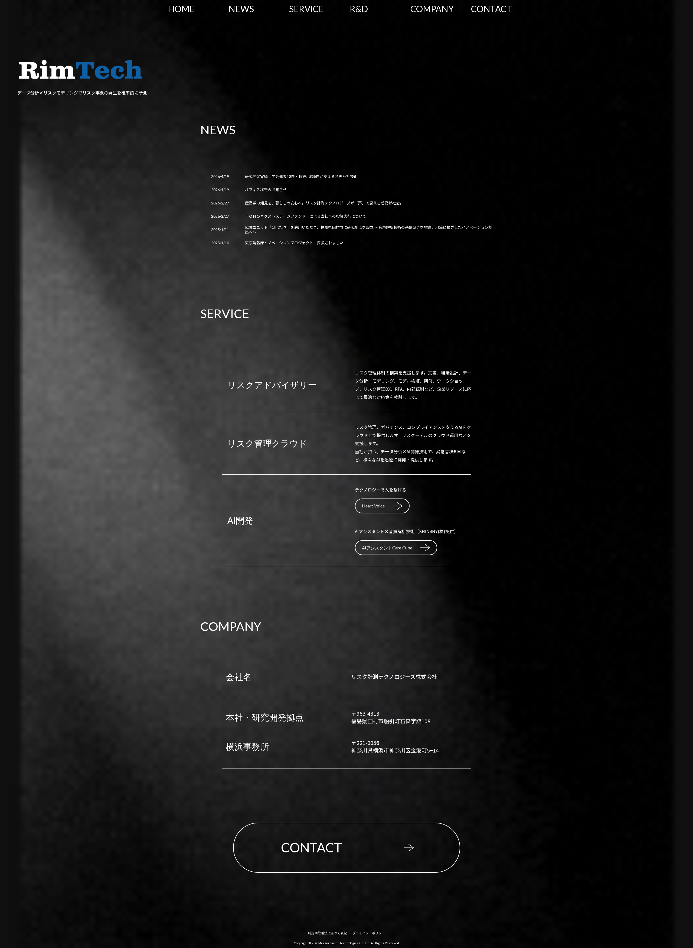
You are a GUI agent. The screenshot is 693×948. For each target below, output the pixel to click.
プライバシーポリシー (368, 933)
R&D (359, 9)
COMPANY (432, 9)
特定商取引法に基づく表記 (327, 933)
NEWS (241, 9)
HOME (181, 9)
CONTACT (491, 9)
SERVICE (306, 9)
